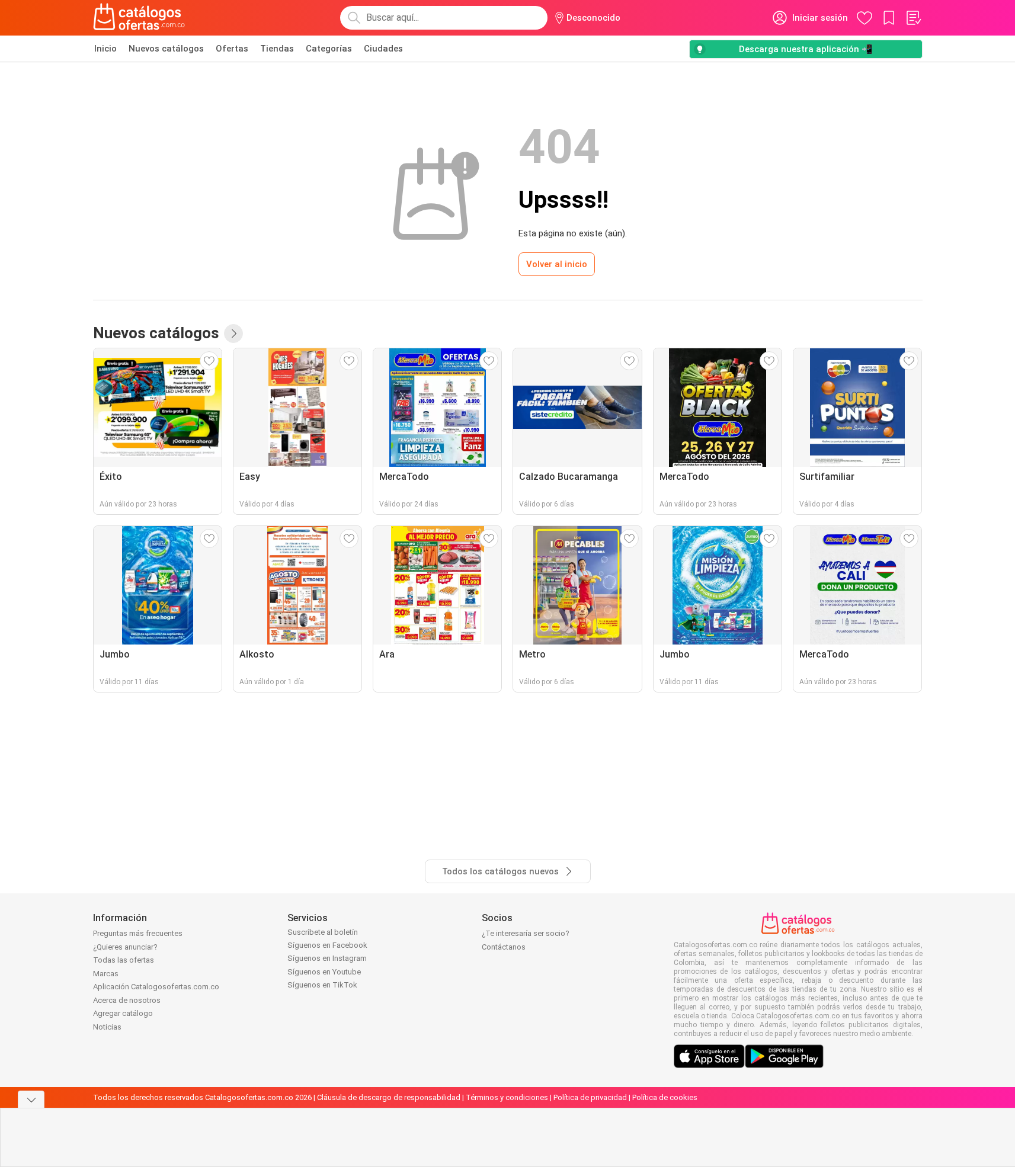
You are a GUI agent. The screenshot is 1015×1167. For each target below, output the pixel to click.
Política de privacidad (590, 1097)
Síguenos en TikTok (322, 984)
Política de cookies (664, 1097)
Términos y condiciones (507, 1097)
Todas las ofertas (123, 960)
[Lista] (913, 17)
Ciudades (383, 48)
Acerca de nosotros (127, 1000)
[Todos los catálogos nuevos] (233, 333)
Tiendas (277, 48)
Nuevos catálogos (166, 48)
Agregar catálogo (123, 1013)
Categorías (329, 48)
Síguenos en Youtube (324, 971)
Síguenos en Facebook (327, 945)
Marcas (106, 973)
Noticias (107, 1026)
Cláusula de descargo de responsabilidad (388, 1097)
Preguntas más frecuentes (137, 933)
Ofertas (232, 48)
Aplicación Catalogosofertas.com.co (156, 986)
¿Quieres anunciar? (125, 946)
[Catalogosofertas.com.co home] (139, 18)
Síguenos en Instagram (327, 958)
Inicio (105, 48)
